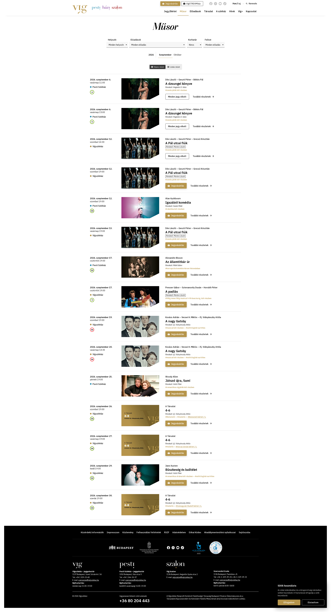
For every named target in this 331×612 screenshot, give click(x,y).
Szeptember (165, 54)
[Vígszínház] (79, 8)
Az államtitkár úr (177, 262)
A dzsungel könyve (178, 84)
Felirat (208, 39)
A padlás (171, 291)
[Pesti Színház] (96, 8)
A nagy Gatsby (175, 321)
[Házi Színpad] (106, 8)
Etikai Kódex (195, 532)
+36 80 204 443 (134, 600)
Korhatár (192, 39)
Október (177, 54)
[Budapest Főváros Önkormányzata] (121, 549)
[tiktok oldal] (224, 3)
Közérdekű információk (92, 532)
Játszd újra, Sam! (177, 380)
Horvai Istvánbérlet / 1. (187, 447)
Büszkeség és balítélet (181, 470)
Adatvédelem (179, 532)
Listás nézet (175, 67)
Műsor (183, 11)
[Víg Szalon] (117, 8)
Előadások (195, 11)
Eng (239, 3)
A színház (221, 11)
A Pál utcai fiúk (176, 143)
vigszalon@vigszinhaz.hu (182, 577)
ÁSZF (166, 532)
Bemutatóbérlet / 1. (197, 417)
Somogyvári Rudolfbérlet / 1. (189, 506)
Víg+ (240, 11)
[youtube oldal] (220, 3)
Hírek (232, 11)
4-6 (167, 410)
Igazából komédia (178, 202)
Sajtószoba (244, 532)
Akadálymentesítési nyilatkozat (220, 532)
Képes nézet (159, 67)
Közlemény (127, 532)
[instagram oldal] (215, 3)
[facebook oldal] (210, 3)
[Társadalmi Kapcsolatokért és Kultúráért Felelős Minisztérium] (149, 552)
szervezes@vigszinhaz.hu (88, 580)
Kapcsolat (251, 11)
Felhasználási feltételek (149, 532)
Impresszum (113, 532)
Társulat (208, 11)
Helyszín (112, 39)
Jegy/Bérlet (170, 11)
